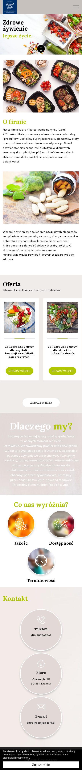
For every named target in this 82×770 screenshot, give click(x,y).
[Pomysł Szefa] (10, 7)
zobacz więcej (41, 402)
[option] (41, 34)
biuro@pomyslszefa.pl (41, 722)
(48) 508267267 (41, 635)
